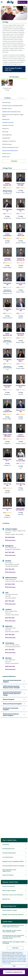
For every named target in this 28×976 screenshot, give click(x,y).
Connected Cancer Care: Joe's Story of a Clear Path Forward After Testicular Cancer (13, 937)
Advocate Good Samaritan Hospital (12, 681)
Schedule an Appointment (14, 972)
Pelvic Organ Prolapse (9, 890)
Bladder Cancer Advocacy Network (12, 914)
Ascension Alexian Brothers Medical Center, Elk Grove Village (12, 693)
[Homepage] (10, 2)
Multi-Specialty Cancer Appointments (9, 870)
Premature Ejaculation (9, 853)
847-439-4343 (10, 537)
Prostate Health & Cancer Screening (13, 865)
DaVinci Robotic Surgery (9, 910)
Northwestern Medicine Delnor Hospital (11, 714)
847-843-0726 (10, 584)
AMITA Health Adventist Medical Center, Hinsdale (11, 686)
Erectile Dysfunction (8, 122)
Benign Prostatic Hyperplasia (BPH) (12, 105)
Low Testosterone (7, 857)
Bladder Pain (6, 899)
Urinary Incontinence (8, 886)
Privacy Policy (22, 958)
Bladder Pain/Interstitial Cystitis (11, 111)
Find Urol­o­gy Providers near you (13, 69)
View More (15, 948)
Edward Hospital (8, 699)
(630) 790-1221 (10, 666)
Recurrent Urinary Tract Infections (12, 894)
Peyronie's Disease (7, 875)
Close (14, 966)
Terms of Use (7, 959)
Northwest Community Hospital (10, 708)
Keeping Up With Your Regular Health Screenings (13, 942)
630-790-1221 (9, 552)
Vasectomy (5, 844)
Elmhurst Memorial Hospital (12, 703)
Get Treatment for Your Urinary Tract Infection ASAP (11, 931)
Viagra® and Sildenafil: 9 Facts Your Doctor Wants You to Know (13, 926)
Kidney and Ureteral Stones (10, 150)
